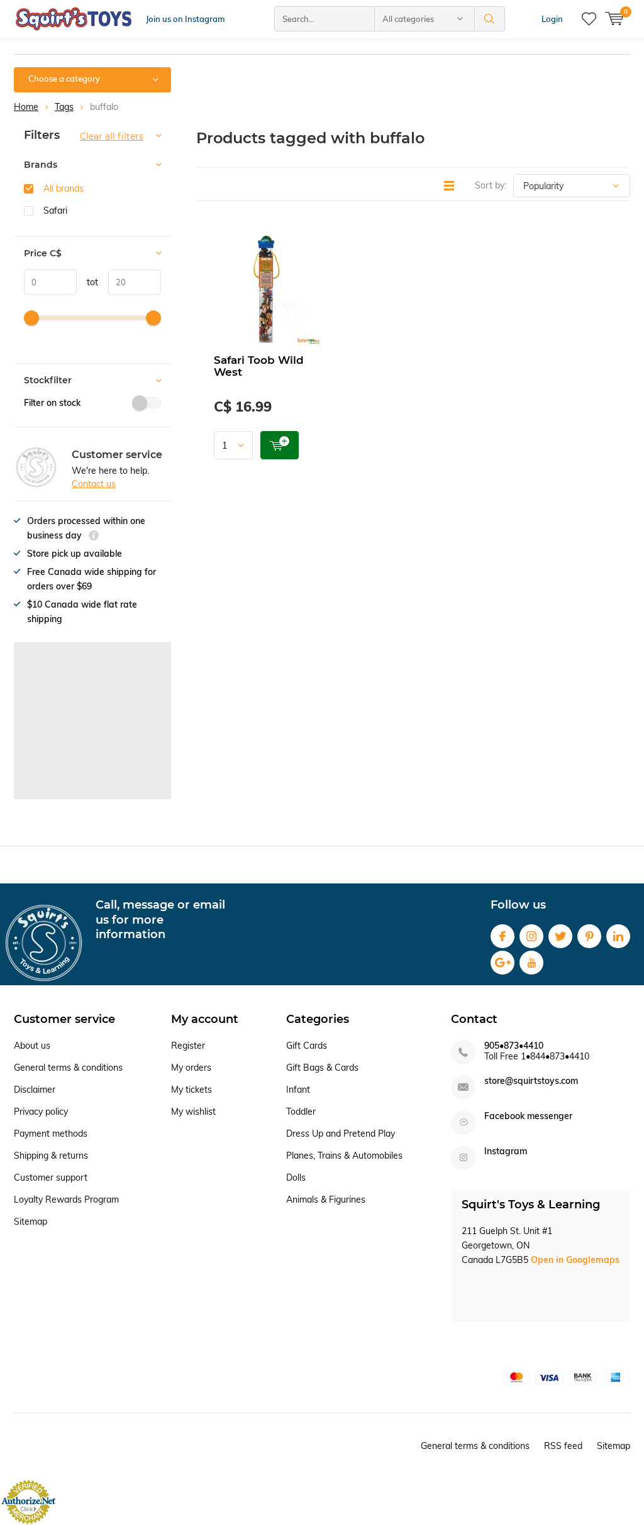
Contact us (94, 483)
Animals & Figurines (325, 1199)
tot (87, 282)
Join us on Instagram (185, 19)
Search (490, 18)
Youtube (531, 963)
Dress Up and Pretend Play (340, 1133)
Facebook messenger (528, 1116)
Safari (55, 210)
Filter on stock (52, 402)
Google (502, 963)
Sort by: (490, 185)
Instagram (531, 936)
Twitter (560, 936)
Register (188, 1045)
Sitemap (30, 1221)
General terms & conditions (68, 1067)
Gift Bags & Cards (322, 1067)
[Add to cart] (279, 445)
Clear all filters (111, 136)
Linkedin (618, 936)
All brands (63, 188)
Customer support (50, 1177)
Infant (298, 1089)
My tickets (191, 1089)
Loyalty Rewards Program (66, 1199)
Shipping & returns (51, 1155)
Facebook (502, 936)
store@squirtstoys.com (531, 1081)
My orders (191, 1067)
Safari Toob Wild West (259, 366)
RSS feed (563, 1445)
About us (32, 1045)
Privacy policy (41, 1111)
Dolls (296, 1177)
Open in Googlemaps (575, 1259)
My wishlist (193, 1111)
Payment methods (50, 1133)
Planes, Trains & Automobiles (344, 1155)
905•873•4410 (513, 1046)
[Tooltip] (94, 537)
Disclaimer (34, 1089)
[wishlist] (589, 19)
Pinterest (589, 936)
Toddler (301, 1111)
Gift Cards (306, 1045)
